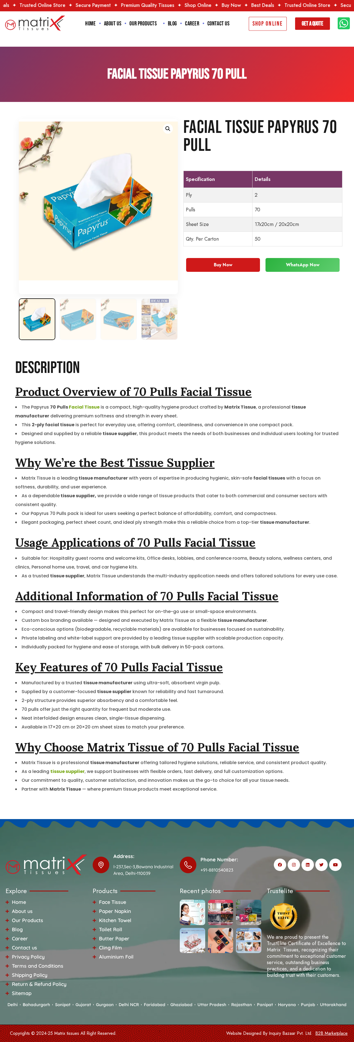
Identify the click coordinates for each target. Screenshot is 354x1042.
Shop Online (159, 5)
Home (90, 23)
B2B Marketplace (331, 1033)
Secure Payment (54, 5)
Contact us (218, 23)
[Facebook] (280, 865)
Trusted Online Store (269, 5)
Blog (172, 23)
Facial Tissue (84, 407)
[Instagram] (294, 865)
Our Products (143, 23)
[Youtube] (335, 865)
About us (113, 23)
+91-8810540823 (217, 870)
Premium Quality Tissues (109, 5)
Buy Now (192, 5)
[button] (168, 129)
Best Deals (224, 5)
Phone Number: (219, 859)
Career (192, 23)
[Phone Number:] (188, 865)
